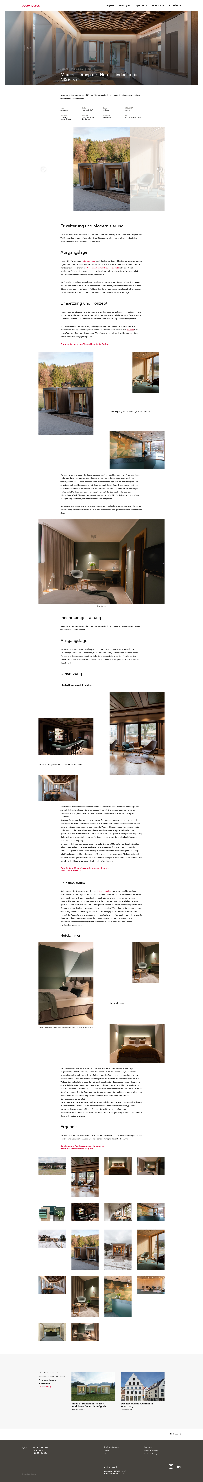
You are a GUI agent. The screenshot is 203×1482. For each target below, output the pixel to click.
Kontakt (106, 1450)
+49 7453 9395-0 (119, 1471)
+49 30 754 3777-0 (116, 1474)
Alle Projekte (43, 1387)
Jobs (105, 1454)
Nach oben (174, 1434)
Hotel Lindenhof (88, 261)
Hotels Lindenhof (104, 891)
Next (159, 169)
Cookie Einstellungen (151, 1454)
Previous (43, 169)
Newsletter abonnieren (111, 1447)
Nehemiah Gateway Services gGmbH (103, 268)
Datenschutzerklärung (151, 1450)
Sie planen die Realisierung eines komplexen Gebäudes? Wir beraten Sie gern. (82, 1147)
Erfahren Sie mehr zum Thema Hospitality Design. (84, 344)
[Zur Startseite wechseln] (31, 5)
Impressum (148, 1447)
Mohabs (130, 330)
